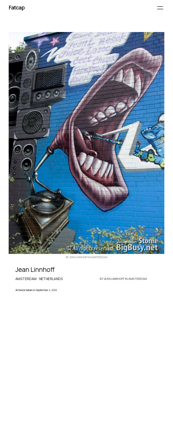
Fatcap (17, 7)
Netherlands (51, 279)
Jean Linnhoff (35, 269)
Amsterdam (26, 279)
